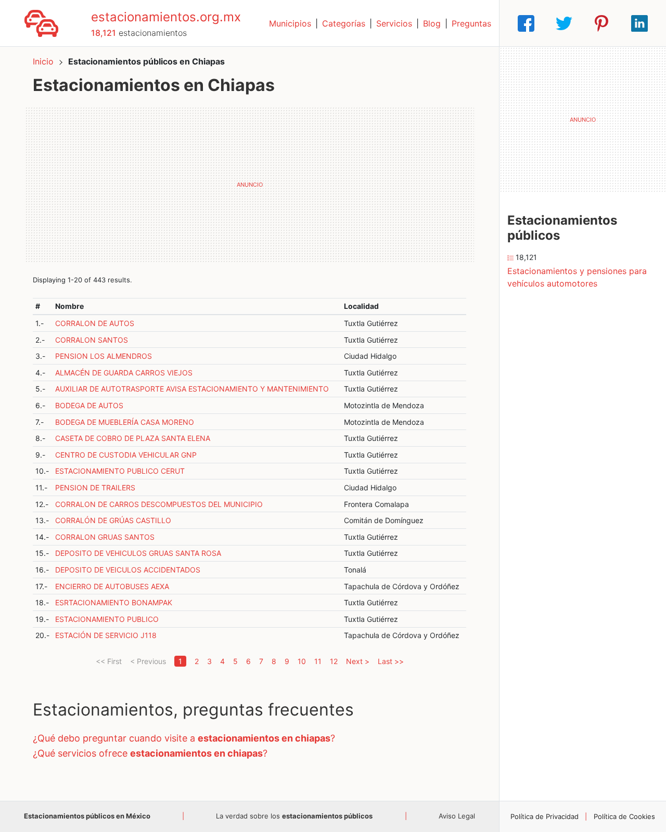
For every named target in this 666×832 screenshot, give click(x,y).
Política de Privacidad (544, 816)
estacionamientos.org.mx (166, 16)
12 (334, 661)
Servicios (394, 23)
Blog (432, 23)
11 (318, 661)
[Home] (41, 22)
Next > (357, 661)
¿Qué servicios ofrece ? (150, 753)
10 (302, 661)
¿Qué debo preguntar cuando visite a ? (184, 738)
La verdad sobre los (294, 816)
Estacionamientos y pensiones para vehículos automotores (577, 277)
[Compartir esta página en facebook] (526, 23)
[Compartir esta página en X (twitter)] (564, 23)
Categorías (343, 23)
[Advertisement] (249, 184)
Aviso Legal (457, 816)
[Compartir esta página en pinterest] (601, 23)
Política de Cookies (624, 816)
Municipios (290, 23)
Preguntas (471, 23)
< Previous (148, 661)
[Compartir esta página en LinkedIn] (639, 23)
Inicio (43, 61)
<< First (109, 661)
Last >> (391, 661)
